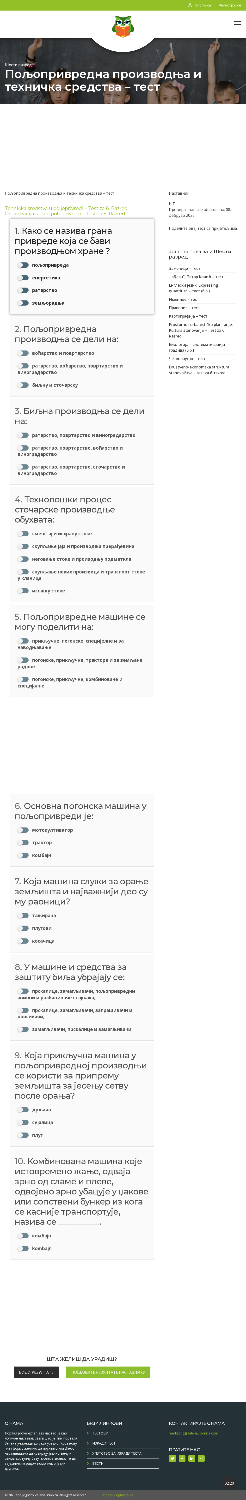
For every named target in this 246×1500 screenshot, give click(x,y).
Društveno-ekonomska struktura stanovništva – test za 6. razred (199, 369)
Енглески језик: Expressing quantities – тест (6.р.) (193, 288)
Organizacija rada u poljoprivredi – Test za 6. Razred (65, 214)
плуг (37, 1135)
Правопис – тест (184, 307)
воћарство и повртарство (62, 353)
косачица (43, 941)
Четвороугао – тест (187, 358)
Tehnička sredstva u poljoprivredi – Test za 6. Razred (66, 208)
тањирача (43, 915)
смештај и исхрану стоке (61, 533)
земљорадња (47, 303)
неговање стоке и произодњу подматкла (81, 559)
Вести (98, 1463)
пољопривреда (50, 265)
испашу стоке (48, 590)
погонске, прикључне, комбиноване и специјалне (70, 682)
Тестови (100, 1433)
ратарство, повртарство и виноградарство (83, 435)
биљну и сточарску (54, 385)
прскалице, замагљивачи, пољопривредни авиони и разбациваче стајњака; (76, 994)
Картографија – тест (188, 316)
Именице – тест (184, 299)
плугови (41, 928)
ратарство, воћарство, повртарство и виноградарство (70, 368)
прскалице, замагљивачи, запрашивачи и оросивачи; (75, 1013)
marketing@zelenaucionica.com (193, 1433)
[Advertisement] (123, 140)
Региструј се (229, 5)
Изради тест (104, 1443)
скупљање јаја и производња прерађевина (82, 546)
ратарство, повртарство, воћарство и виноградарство (70, 451)
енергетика (45, 277)
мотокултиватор (52, 830)
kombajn (41, 1248)
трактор (41, 842)
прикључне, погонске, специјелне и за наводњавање (71, 644)
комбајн (41, 855)
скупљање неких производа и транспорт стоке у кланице (81, 574)
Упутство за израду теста (116, 1453)
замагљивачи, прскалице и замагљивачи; (82, 1029)
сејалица (42, 1122)
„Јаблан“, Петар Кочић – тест (196, 276)
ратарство (44, 290)
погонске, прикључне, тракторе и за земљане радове (80, 663)
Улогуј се (203, 5)
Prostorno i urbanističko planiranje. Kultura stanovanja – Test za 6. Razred (201, 330)
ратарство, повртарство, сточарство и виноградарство (71, 470)
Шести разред (18, 64)
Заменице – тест (184, 268)
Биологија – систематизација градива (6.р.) (197, 347)
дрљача (41, 1109)
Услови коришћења (118, 1495)
